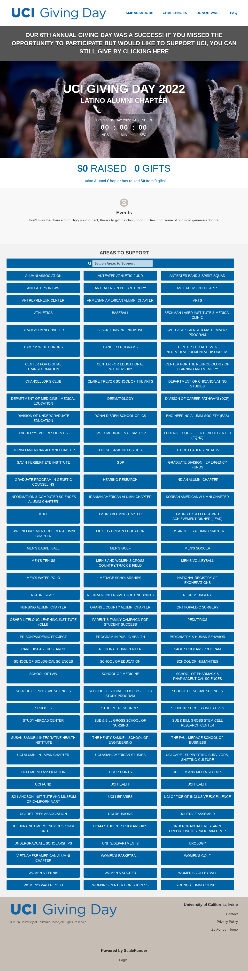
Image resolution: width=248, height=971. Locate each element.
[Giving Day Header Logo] (58, 13)
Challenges (175, 13)
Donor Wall (208, 13)
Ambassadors (139, 13)
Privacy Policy (227, 922)
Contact (232, 914)
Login (123, 960)
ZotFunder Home (224, 929)
